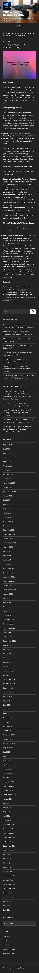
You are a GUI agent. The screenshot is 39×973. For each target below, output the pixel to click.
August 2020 (8, 748)
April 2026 (7, 462)
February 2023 (8, 620)
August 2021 (7, 696)
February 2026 (8, 470)
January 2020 (8, 778)
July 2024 (6, 551)
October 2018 (8, 842)
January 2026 (8, 474)
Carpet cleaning (9, 426)
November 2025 (9, 483)
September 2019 (9, 795)
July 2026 (6, 449)
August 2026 (8, 445)
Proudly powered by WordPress (13, 968)
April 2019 (7, 816)
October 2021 (8, 688)
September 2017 (9, 897)
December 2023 (9, 577)
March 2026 (7, 466)
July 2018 (6, 854)
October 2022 (8, 637)
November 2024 (9, 534)
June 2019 (7, 808)
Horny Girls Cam (9, 410)
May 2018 (6, 863)
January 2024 (8, 573)
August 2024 (8, 547)
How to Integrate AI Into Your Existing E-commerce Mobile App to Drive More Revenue (17, 368)
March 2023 (7, 615)
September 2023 (9, 590)
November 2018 (9, 837)
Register (6, 936)
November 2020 (9, 735)
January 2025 (8, 526)
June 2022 (7, 654)
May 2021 (6, 709)
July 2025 (6, 500)
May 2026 (7, 457)
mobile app (22, 289)
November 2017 (9, 889)
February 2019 (8, 825)
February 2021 (8, 722)
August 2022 (8, 645)
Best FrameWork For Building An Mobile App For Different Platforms (18, 412)
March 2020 (7, 769)
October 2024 (8, 538)
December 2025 (9, 479)
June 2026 (7, 453)
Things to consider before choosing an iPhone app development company (17, 429)
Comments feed (9, 949)
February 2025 (8, 521)
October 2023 (8, 585)
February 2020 (8, 773)
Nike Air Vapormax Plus (11, 420)
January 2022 (8, 675)
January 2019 (8, 829)
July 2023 (6, 598)
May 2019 (6, 812)
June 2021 (7, 705)
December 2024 (9, 530)
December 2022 (9, 628)
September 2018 (9, 846)
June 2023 (7, 603)
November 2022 (9, 632)
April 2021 (7, 714)
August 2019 (8, 799)
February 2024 (8, 568)
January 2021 (8, 726)
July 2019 (6, 803)
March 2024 (7, 564)
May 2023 (7, 607)
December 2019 (9, 782)
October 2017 (8, 893)
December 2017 (9, 884)
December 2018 (9, 833)
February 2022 (8, 671)
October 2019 (8, 790)
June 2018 (7, 859)
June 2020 (7, 756)
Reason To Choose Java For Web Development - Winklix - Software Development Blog (15, 393)
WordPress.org (8, 953)
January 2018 (8, 880)
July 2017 (6, 906)
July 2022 (6, 650)
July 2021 (6, 701)
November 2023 (9, 581)
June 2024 (7, 556)
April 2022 (7, 662)
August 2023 (8, 594)
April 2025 (7, 513)
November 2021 (9, 684)
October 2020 (8, 739)
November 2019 (9, 786)
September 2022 (9, 641)
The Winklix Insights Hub (13, 14)
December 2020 (9, 731)
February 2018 (8, 876)
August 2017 (7, 901)
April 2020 (7, 765)
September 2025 (9, 492)
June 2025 (7, 504)
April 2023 (7, 611)
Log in (5, 941)
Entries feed (7, 945)
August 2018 (8, 850)
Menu (21, 26)
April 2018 (7, 867)
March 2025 (7, 517)
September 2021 (9, 692)
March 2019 (7, 820)
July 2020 (6, 752)
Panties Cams (8, 403)
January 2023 (8, 624)
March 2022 (7, 667)
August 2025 (8, 496)
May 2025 (7, 509)
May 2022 (6, 658)
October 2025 (8, 487)
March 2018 (7, 872)
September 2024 (9, 543)
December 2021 (9, 679)
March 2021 (7, 718)
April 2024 (7, 560)
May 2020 (7, 761)
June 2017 (7, 910)
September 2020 (9, 743)
